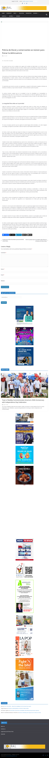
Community (9, 13)
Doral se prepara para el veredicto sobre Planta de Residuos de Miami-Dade (36, 240)
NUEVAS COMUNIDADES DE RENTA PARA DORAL (18, 712)
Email (2, 275)
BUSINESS (35, 13)
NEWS (15, 13)
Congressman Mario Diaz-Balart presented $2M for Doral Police (13, 240)
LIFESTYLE (4, 16)
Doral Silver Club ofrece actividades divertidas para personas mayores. (24, 714)
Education (21, 13)
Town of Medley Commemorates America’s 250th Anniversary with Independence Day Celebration (23, 401)
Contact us (3, 733)
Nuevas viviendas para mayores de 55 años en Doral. (30, 717)
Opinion (18, 16)
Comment (3, 252)
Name (2, 269)
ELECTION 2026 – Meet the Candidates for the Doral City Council (17, 710)
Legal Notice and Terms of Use (7, 735)
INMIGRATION (28, 13)
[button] (16, 13)
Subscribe (3, 738)
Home (3, 13)
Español (11, 16)
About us (3, 730)
